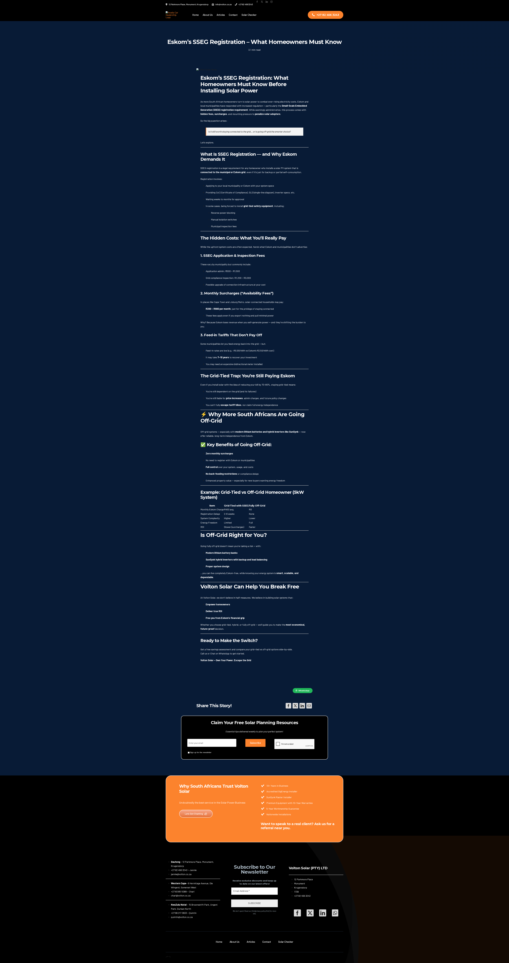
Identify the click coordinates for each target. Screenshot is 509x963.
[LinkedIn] (302, 705)
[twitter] (262, 2)
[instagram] (271, 2)
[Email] (309, 705)
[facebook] (257, 2)
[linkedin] (267, 2)
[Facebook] (288, 705)
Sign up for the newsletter (200, 752)
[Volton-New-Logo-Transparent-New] (173, 12)
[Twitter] (295, 705)
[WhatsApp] (335, 913)
